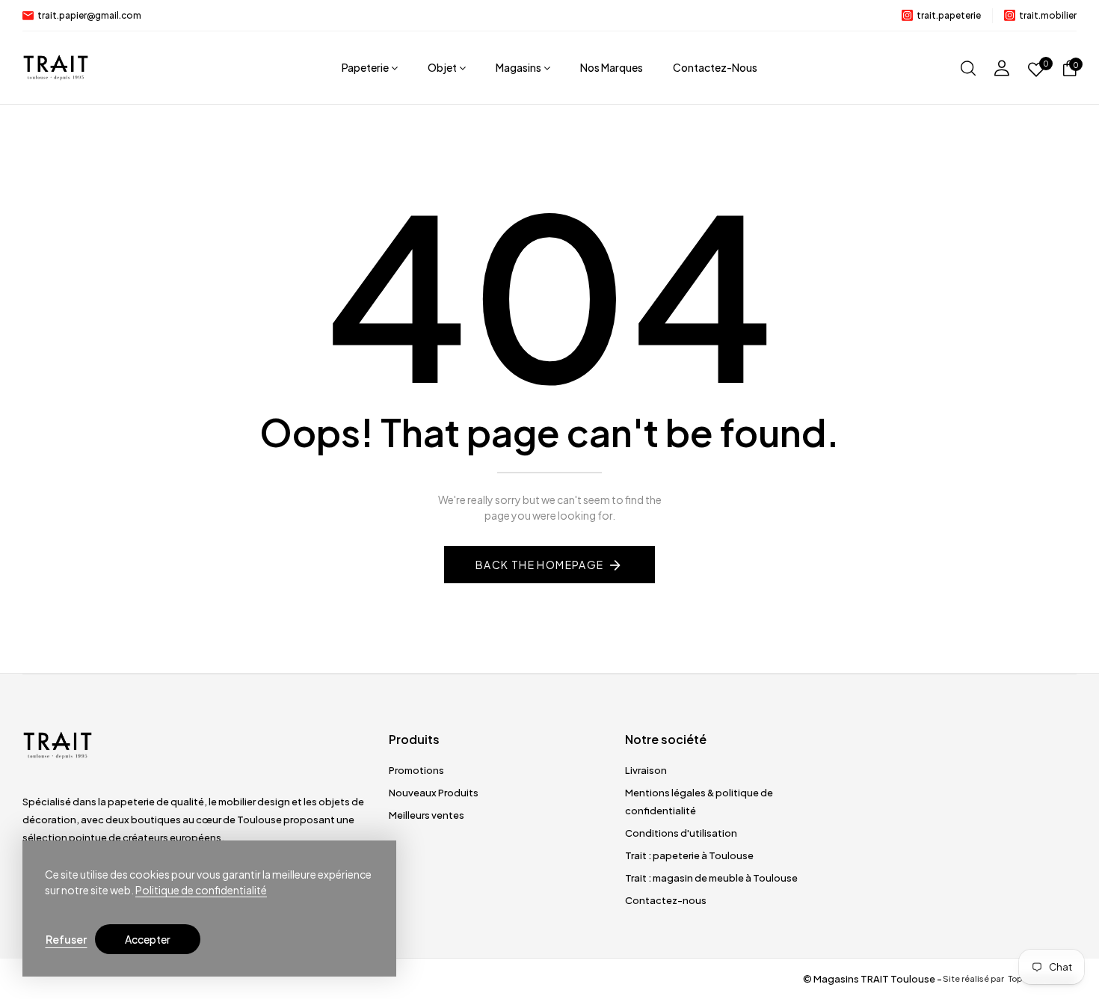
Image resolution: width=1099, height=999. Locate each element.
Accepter (147, 939)
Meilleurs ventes (426, 815)
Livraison (646, 770)
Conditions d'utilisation (681, 833)
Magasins (518, 67)
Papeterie (365, 67)
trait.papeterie (949, 15)
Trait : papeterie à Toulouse (689, 855)
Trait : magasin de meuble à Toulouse (711, 878)
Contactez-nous (715, 67)
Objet (442, 67)
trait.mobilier (1048, 15)
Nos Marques (611, 67)
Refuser (66, 939)
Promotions (416, 770)
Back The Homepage (539, 564)
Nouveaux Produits (433, 793)
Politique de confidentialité (201, 890)
